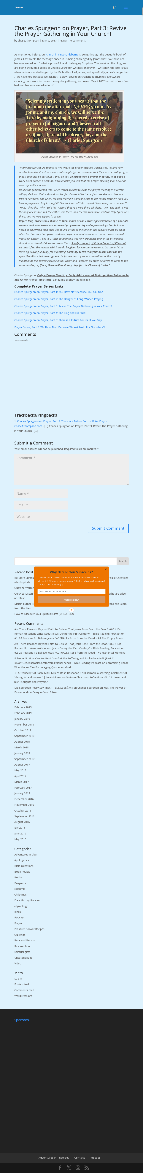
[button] (71, 572)
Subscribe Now (71, 599)
